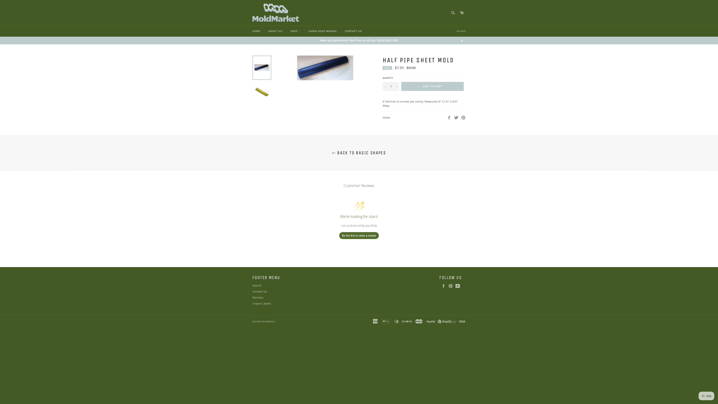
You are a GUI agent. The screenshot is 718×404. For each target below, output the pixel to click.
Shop (294, 31)
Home (256, 31)
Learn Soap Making (322, 31)
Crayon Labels (261, 303)
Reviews (257, 297)
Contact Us (353, 31)
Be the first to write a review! (359, 235)
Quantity (388, 78)
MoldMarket (268, 321)
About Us (275, 31)
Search (256, 285)
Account (461, 31)
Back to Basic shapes (361, 152)
